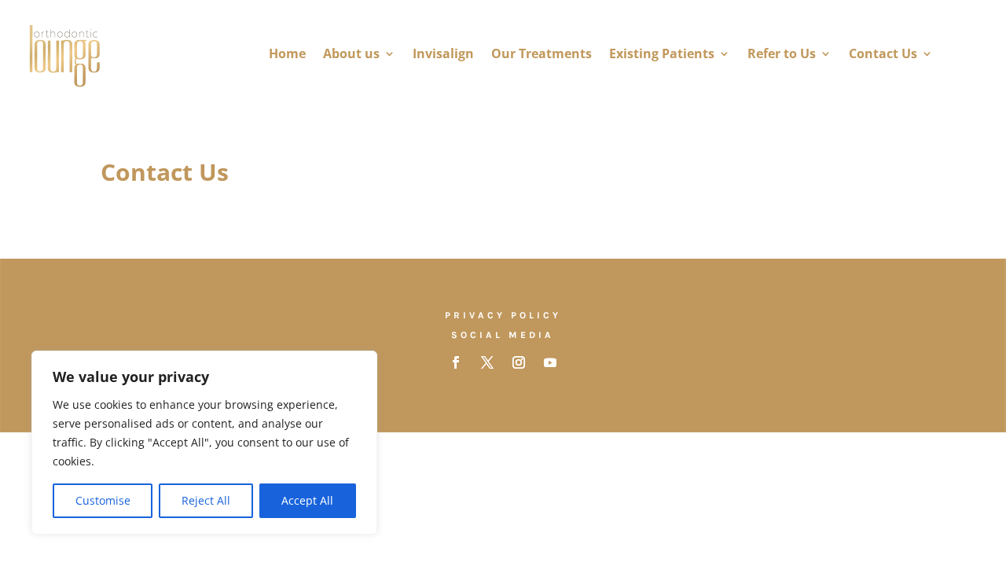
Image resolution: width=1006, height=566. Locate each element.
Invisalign (443, 53)
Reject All (206, 500)
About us (351, 53)
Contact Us (883, 53)
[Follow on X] (487, 362)
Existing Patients (661, 53)
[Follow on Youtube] (550, 362)
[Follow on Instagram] (518, 362)
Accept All (307, 500)
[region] (204, 443)
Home (287, 53)
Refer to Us (781, 53)
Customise (102, 500)
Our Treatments (541, 53)
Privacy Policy (503, 315)
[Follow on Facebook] (455, 362)
